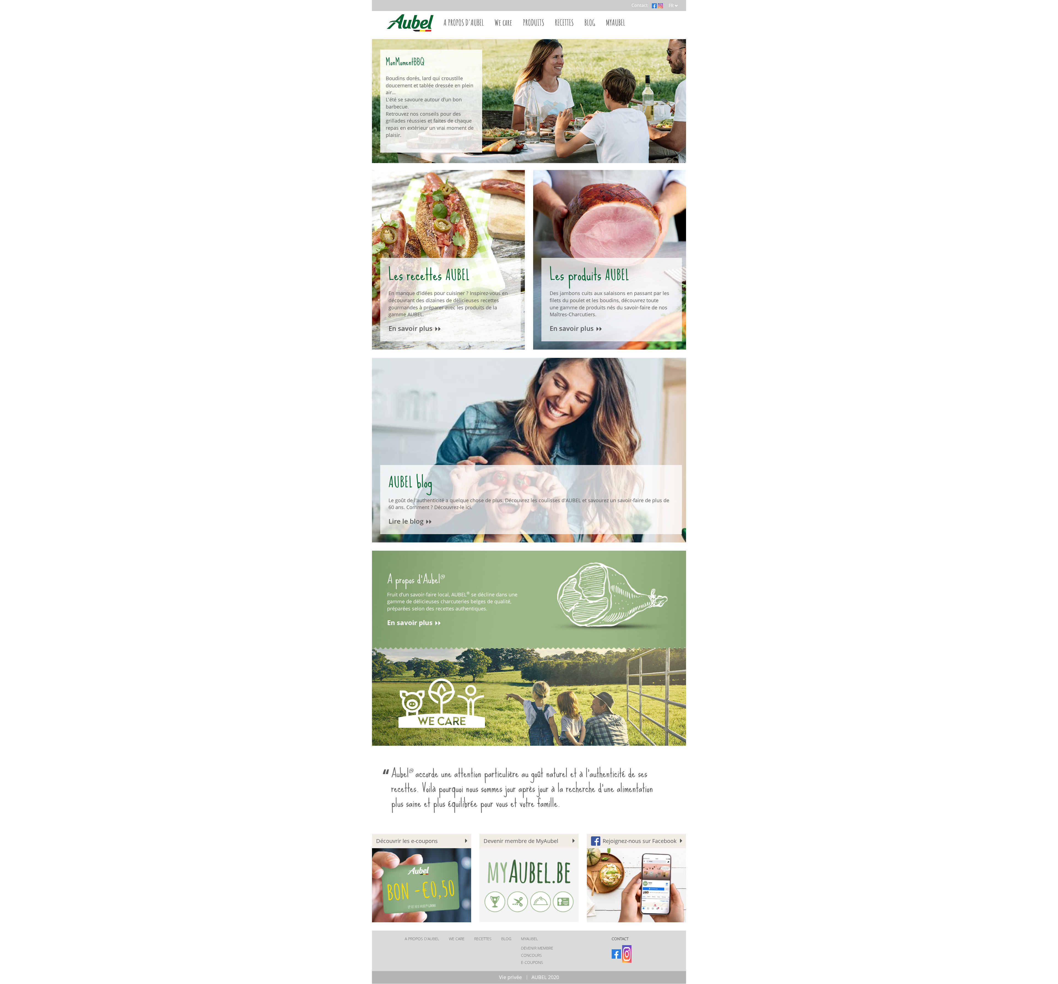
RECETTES (564, 22)
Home (409, 22)
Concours (531, 955)
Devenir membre (537, 948)
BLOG (589, 22)
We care (503, 22)
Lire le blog (406, 521)
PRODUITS (533, 22)
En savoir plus (411, 328)
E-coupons (532, 962)
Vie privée (510, 977)
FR (672, 5)
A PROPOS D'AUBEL (464, 22)
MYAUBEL (615, 22)
